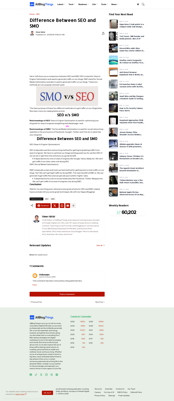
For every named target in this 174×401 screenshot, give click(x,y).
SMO (53, 199)
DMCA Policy (122, 392)
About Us (98, 389)
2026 (77, 322)
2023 (96, 326)
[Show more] (73, 205)
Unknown (44, 274)
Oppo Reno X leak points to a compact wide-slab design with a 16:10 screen (132, 26)
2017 (96, 339)
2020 (77, 334)
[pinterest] (57, 374)
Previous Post (36, 302)
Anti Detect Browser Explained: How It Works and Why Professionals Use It (132, 74)
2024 (77, 326)
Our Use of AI (109, 392)
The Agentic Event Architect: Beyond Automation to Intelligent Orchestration (132, 170)
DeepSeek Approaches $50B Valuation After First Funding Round (132, 122)
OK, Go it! (47, 393)
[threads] (51, 374)
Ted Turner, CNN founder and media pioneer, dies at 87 (132, 37)
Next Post (99, 302)
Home (32, 14)
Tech (71, 4)
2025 (96, 322)
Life (94, 4)
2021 (96, 330)
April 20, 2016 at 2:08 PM (47, 277)
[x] (41, 374)
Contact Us (120, 389)
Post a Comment (67, 294)
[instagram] (46, 374)
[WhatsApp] (62, 205)
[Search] (142, 4)
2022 (77, 330)
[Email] (67, 205)
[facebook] (31, 374)
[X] (55, 205)
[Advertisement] (67, 55)
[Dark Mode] (136, 4)
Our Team (131, 389)
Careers (98, 392)
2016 (77, 343)
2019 (96, 334)
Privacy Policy (100, 395)
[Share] (102, 33)
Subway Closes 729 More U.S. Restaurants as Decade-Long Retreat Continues (132, 158)
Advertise (108, 389)
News (114, 4)
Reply (35, 285)
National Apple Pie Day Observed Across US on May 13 (131, 194)
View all (99, 245)
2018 (77, 339)
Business (82, 4)
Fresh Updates (124, 395)
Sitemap (111, 395)
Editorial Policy (136, 392)
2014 (77, 347)
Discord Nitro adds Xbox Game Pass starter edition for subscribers (132, 50)
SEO (38, 14)
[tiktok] (36, 374)
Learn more (19, 394)
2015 (96, 343)
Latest (60, 4)
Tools (103, 4)
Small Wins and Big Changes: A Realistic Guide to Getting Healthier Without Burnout (132, 98)
